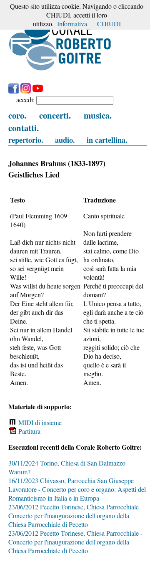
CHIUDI (109, 23)
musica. (98, 115)
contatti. (23, 128)
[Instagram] (25, 90)
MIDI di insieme (39, 422)
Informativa (72, 23)
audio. (65, 139)
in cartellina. (107, 139)
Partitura (28, 431)
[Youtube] (37, 90)
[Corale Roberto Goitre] (60, 70)
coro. (17, 115)
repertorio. (25, 139)
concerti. (55, 115)
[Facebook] (13, 90)
